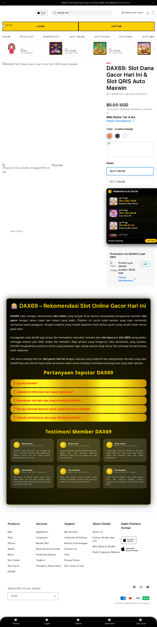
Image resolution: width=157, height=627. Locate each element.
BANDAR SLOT (51, 37)
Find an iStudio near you (103, 539)
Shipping (124, 109)
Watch (11, 549)
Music (11, 554)
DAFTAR (116, 26)
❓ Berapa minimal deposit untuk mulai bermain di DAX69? (51, 409)
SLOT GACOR (101, 37)
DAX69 (6, 37)
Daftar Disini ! (124, 3)
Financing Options (46, 554)
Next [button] (153, 2)
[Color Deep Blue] (117, 136)
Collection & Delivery (76, 537)
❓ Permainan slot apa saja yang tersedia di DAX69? (47, 400)
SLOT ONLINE (77, 37)
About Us (98, 532)
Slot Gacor (13, 566)
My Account (71, 532)
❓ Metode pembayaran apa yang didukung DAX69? (47, 417)
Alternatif (110, 623)
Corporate (41, 537)
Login (47, 623)
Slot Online (14, 560)
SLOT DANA (125, 37)
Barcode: (130, 94)
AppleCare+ (42, 532)
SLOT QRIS (148, 37)
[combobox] (82, 12)
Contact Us (70, 549)
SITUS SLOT (27, 37)
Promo (16, 623)
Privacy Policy (72, 560)
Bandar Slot (42, 543)
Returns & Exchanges (76, 543)
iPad (10, 537)
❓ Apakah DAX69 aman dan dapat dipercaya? (43, 391)
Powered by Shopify (140, 603)
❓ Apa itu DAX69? (25, 383)
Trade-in (40, 560)
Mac (10, 532)
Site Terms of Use (74, 566)
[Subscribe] (55, 596)
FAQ (66, 554)
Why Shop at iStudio (104, 546)
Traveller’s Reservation (48, 566)
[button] (6, 37)
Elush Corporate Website (106, 552)
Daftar (78, 623)
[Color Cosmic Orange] (109, 136)
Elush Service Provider (48, 549)
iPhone (11, 543)
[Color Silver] (124, 136)
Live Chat (141, 623)
